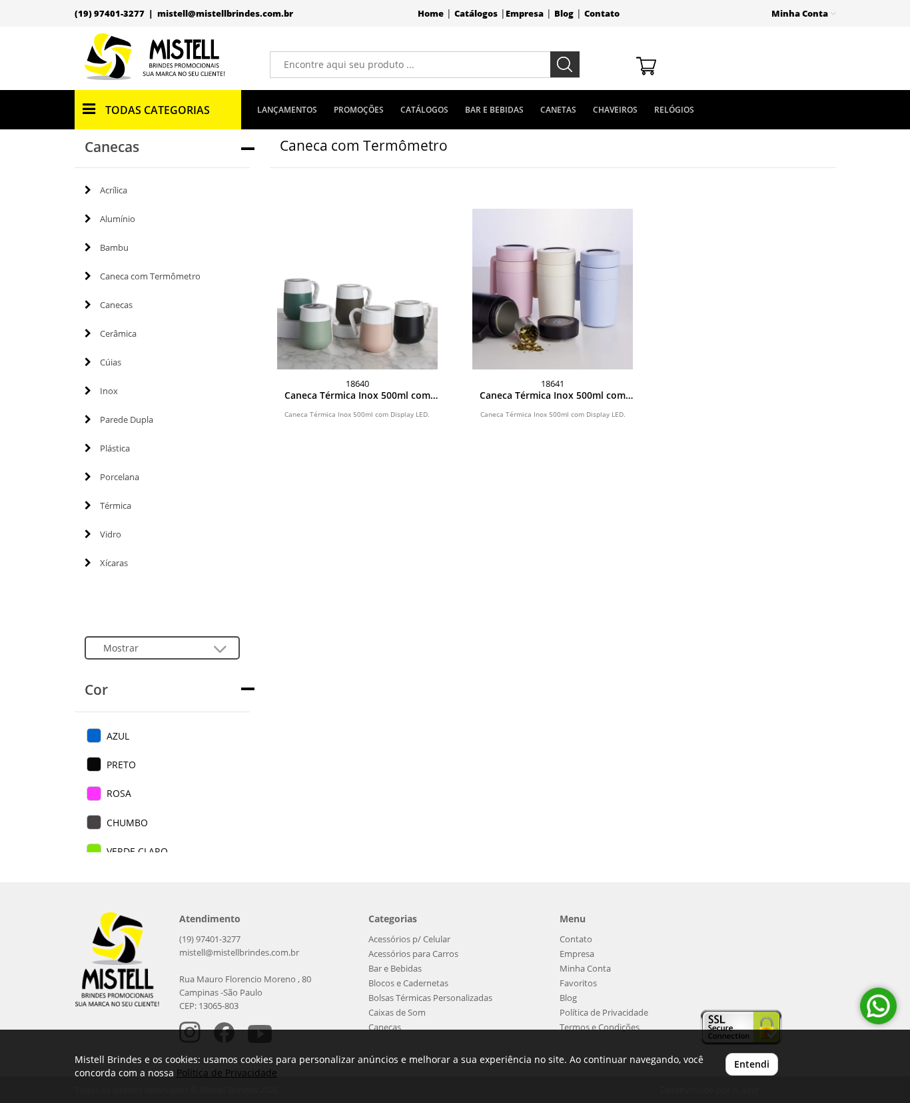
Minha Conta (585, 968)
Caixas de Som (397, 1012)
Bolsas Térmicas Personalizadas (430, 998)
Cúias (110, 362)
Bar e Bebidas (494, 109)
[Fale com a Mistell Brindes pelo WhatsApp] (878, 1006)
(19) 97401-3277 (209, 939)
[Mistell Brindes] (155, 56)
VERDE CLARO (137, 851)
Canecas (116, 305)
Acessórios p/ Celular (409, 939)
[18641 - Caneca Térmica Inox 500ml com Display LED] (552, 289)
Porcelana (119, 477)
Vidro (110, 534)
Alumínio (117, 219)
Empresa (525, 13)
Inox (109, 391)
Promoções (359, 109)
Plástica (115, 448)
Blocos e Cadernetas (408, 983)
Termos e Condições (600, 1027)
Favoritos (578, 983)
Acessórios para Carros (413, 954)
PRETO (121, 764)
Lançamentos (287, 109)
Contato (602, 13)
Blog (564, 13)
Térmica (115, 505)
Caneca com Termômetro (150, 276)
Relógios (674, 109)
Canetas (558, 109)
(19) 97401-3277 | (116, 13)
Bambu (114, 247)
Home (431, 13)
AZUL (118, 736)
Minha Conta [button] (800, 13)
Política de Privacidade (604, 1012)
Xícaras (114, 563)
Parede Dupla (126, 419)
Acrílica (113, 190)
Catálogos (476, 13)
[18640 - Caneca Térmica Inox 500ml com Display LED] (357, 289)
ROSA (119, 793)
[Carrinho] (730, 65)
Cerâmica (118, 333)
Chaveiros (615, 109)
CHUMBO (127, 822)
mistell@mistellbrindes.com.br (225, 13)
